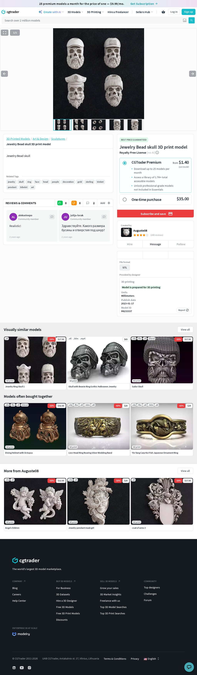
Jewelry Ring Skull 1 (15, 386)
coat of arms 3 (139, 527)
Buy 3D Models (64, 581)
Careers (16, 594)
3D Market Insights (110, 594)
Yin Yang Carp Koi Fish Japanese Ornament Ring (155, 452)
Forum (148, 600)
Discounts (62, 619)
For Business (63, 588)
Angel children (12, 527)
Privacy (135, 658)
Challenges (150, 593)
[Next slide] (192, 74)
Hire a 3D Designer (66, 600)
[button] (185, 20)
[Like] (130, 255)
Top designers (152, 587)
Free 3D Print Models (68, 613)
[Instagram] (30, 668)
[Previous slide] (4, 74)
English (150, 659)
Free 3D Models (65, 607)
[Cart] (163, 12)
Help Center (19, 600)
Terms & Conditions (115, 658)
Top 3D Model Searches (113, 607)
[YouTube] (22, 668)
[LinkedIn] (14, 668)
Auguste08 (140, 230)
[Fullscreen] (4, 33)
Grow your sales (109, 588)
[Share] (181, 255)
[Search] (192, 20)
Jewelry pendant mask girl (81, 527)
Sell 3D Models (108, 581)
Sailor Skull (137, 386)
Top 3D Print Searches (112, 613)
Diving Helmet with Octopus (19, 452)
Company (17, 581)
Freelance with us (110, 600)
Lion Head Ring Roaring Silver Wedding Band (90, 452)
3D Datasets (63, 594)
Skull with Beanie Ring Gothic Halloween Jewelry (92, 386)
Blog (15, 588)
